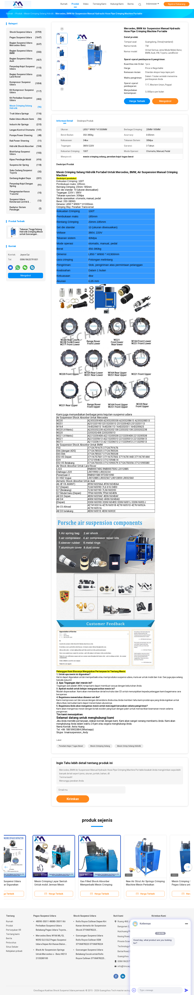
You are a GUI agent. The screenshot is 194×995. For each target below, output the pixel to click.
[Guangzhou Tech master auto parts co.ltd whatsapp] (17, 267)
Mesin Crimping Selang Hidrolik (26, 107)
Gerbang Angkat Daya (26, 178)
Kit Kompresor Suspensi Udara (26, 91)
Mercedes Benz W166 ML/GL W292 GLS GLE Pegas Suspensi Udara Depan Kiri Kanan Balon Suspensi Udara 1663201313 (51, 940)
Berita (9, 938)
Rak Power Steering (26, 141)
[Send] (186, 990)
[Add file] (134, 990)
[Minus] (186, 924)
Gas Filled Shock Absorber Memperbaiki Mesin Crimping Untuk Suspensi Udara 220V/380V (72, 884)
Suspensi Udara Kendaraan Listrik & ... (26, 200)
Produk (9, 925)
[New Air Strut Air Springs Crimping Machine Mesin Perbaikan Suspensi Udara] (119, 856)
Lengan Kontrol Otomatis (26, 130)
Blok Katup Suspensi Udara (26, 152)
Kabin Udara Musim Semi (26, 119)
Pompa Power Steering (26, 135)
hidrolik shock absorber (26, 146)
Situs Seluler (12, 947)
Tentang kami (13, 934)
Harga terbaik (137, 101)
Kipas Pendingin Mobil (26, 159)
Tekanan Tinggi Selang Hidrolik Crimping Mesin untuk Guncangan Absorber (31, 231)
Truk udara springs (26, 113)
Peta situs (11, 942)
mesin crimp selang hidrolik (129, 746)
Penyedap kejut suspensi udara (26, 67)
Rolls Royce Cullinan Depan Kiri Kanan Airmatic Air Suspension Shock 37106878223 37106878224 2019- (91, 926)
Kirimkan (73, 799)
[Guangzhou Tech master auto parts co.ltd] (18, 4)
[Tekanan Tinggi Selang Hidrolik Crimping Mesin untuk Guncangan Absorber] (13, 232)
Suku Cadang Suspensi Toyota (26, 171)
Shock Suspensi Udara (26, 32)
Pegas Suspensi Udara (26, 37)
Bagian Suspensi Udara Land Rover (26, 75)
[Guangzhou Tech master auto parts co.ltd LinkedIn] (122, 976)
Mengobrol (25, 275)
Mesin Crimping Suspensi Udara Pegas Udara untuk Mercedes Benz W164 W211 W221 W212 (164, 884)
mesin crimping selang (100, 746)
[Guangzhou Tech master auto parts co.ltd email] (10, 267)
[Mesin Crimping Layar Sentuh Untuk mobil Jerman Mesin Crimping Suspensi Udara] (27, 856)
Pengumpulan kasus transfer (26, 192)
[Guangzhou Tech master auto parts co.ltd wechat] (25, 267)
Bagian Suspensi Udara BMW (26, 52)
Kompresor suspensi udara (26, 83)
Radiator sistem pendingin (26, 208)
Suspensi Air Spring (26, 165)
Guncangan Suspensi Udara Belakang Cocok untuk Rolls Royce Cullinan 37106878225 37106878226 (90, 954)
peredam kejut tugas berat (71, 746)
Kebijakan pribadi (14, 951)
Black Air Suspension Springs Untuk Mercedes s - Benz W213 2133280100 (51, 954)
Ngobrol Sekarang (176, 4)
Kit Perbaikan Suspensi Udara (26, 99)
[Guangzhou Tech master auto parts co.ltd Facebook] (115, 976)
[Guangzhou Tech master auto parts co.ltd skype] (32, 267)
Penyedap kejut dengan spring (26, 184)
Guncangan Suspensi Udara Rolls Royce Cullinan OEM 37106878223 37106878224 (89, 939)
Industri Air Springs (26, 124)
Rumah (9, 921)
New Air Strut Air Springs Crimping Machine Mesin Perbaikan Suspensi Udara (119, 884)
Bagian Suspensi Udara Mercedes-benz (26, 44)
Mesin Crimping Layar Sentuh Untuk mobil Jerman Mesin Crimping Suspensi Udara (24, 884)
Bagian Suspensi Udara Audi (26, 59)
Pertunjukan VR (13, 930)
